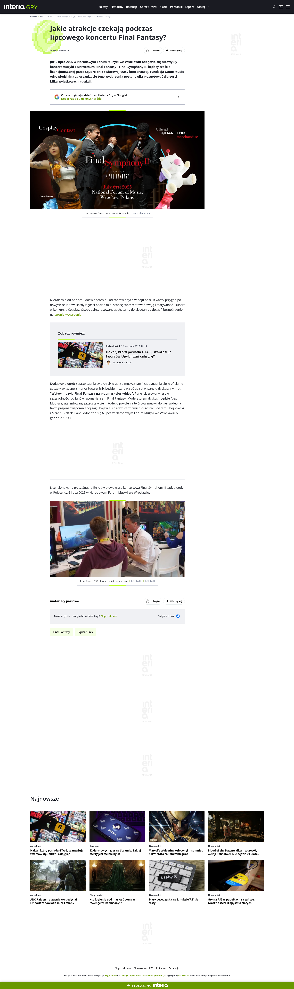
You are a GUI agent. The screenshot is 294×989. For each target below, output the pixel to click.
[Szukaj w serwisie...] (274, 7)
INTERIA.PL (183, 975)
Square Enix (85, 632)
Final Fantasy (61, 632)
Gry (41, 16)
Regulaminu (111, 975)
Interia (33, 16)
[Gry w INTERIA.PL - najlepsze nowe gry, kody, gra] (32, 7)
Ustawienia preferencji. (153, 975)
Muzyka (50, 16)
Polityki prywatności (131, 975)
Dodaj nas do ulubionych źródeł (94, 98)
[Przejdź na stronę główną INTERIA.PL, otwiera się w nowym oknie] (14, 7)
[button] (103, 7)
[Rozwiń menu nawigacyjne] (287, 7)
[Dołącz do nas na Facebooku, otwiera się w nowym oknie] (178, 616)
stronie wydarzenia (67, 314)
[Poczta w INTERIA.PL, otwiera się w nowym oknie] (281, 7)
